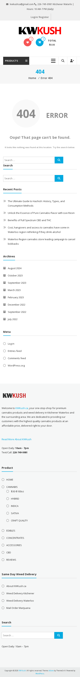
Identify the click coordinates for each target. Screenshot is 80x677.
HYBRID (15, 498)
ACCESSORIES (14, 545)
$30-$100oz (17, 491)
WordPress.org (16, 365)
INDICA (14, 506)
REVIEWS (11, 559)
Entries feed (15, 351)
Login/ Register (40, 17)
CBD (8, 552)
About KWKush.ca (16, 586)
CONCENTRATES (15, 538)
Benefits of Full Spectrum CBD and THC (29, 220)
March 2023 (14, 290)
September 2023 (17, 282)
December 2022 (16, 304)
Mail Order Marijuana (18, 608)
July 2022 (12, 319)
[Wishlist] (27, 42)
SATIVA (15, 513)
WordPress (40, 673)
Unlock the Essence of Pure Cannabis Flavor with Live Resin (41, 213)
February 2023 (16, 297)
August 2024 (14, 268)
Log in (11, 343)
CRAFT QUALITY (19, 520)
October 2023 (15, 275)
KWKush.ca (21, 408)
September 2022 (17, 312)
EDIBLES (10, 530)
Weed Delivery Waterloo (20, 600)
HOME (9, 479)
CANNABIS (12, 487)
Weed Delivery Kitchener (20, 593)
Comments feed (17, 358)
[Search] (59, 160)
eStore (51, 670)
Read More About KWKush (16, 439)
